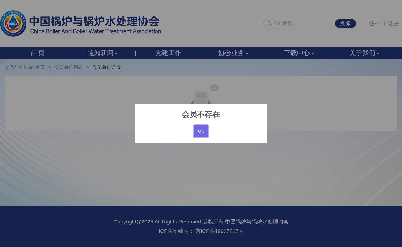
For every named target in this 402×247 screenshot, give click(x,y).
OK (201, 131)
